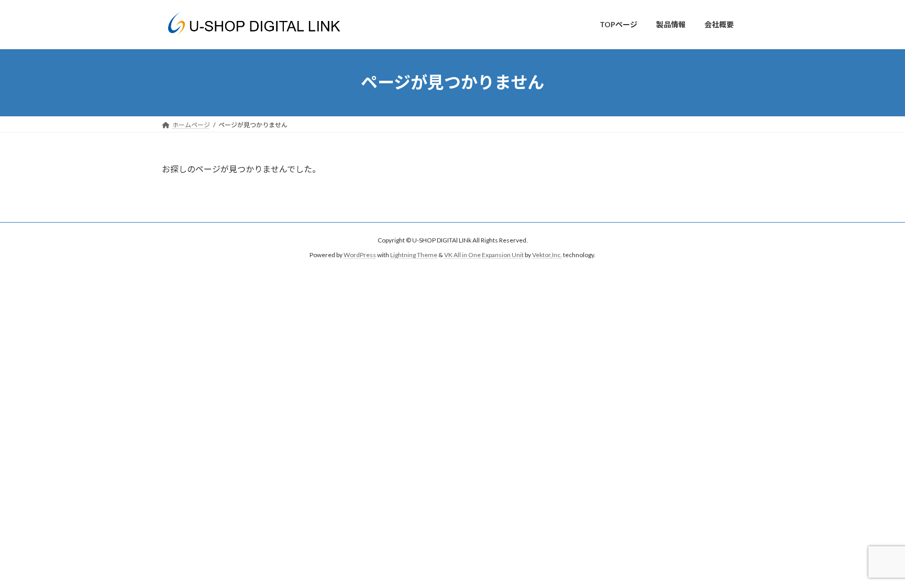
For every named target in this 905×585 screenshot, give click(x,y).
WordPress (360, 255)
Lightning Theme (413, 255)
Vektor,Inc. (547, 255)
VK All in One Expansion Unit (484, 255)
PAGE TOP (874, 558)
